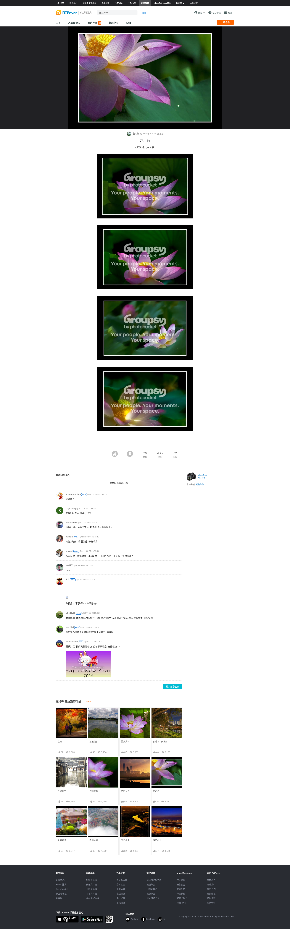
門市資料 (181, 879)
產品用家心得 (92, 898)
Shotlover (70, 612)
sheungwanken (73, 494)
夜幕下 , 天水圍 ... (161, 741)
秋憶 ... (61, 741)
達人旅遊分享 (153, 898)
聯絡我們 (211, 884)
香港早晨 (125, 790)
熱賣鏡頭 (181, 893)
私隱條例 (211, 902)
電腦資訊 (120, 893)
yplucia (69, 536)
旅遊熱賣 (151, 884)
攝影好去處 (154, 879)
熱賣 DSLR (182, 898)
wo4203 (69, 565)
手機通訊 (120, 888)
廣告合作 (211, 888)
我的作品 (94, 22)
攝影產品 (120, 884)
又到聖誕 (62, 840)
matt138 (70, 627)
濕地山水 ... (94, 741)
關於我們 (211, 879)
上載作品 (225, 22)
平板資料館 (91, 893)
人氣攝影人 (74, 22)
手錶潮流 (120, 902)
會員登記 (211, 893)
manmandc (71, 522)
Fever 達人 (61, 884)
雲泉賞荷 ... (126, 741)
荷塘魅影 (93, 790)
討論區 (59, 898)
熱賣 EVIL (181, 902)
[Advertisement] (145, 442)
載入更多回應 (172, 686)
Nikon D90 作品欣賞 (202, 477)
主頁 (58, 22)
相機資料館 (91, 879)
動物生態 (200, 484)
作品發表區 (61, 893)
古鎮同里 (62, 790)
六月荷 (156, 790)
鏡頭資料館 (91, 884)
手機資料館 (91, 888)
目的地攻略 (152, 888)
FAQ (128, 22)
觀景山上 (157, 840)
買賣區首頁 (121, 879)
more (88, 701)
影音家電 (120, 898)
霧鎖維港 (93, 840)
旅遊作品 (151, 893)
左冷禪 (136, 133)
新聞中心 (60, 879)
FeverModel (62, 888)
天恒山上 (125, 840)
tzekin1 (69, 550)
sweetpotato (72, 641)
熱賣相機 (181, 888)
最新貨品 (181, 884)
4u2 (67, 579)
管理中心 (114, 22)
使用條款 (211, 898)
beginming (71, 508)
